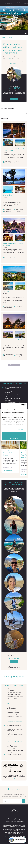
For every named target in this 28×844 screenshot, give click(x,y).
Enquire (14, 99)
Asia (7, 37)
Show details (20, 429)
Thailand (11, 37)
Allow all (14, 433)
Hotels (17, 32)
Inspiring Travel (8, 818)
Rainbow (21, 818)
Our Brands (17, 820)
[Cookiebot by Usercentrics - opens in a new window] (20, 405)
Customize (13, 438)
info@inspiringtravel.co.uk (18, 836)
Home (3, 37)
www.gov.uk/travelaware (17, 778)
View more (13, 63)
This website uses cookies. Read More (14, 821)
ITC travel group (20, 825)
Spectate (10, 820)
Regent (16, 818)
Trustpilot (14, 23)
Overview (6, 32)
